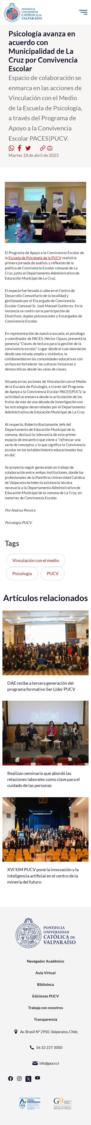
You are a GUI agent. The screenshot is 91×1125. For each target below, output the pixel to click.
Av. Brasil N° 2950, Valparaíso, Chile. (49, 1031)
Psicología (22, 573)
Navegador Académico (45, 961)
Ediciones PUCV (45, 996)
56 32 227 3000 (49, 1047)
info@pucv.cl (49, 1063)
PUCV (52, 573)
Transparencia (45, 1019)
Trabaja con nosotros (45, 1007)
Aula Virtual (45, 973)
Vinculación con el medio (35, 560)
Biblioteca (45, 984)
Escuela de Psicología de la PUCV (34, 258)
